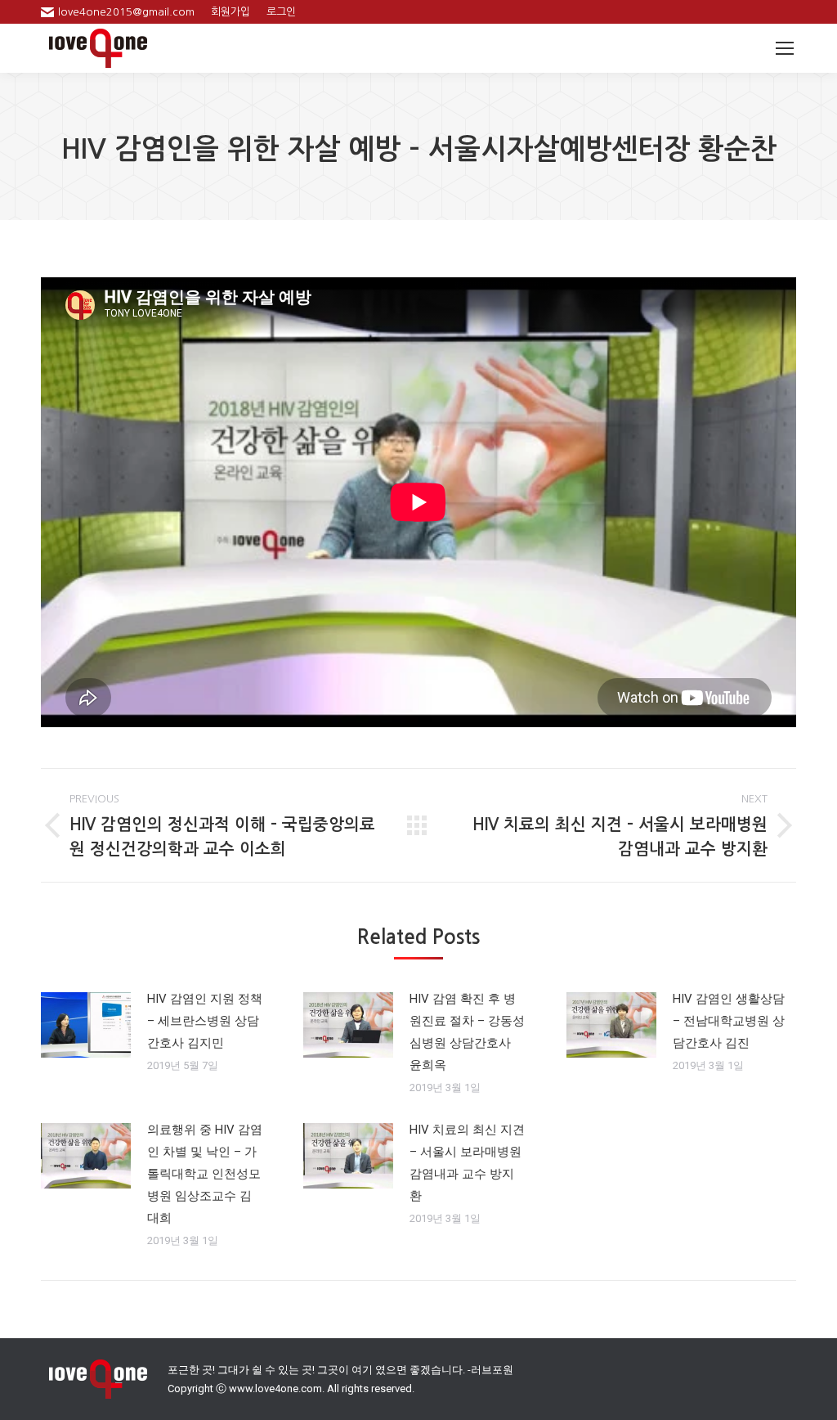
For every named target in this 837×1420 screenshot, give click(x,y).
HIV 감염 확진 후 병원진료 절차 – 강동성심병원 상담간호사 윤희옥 (467, 1031)
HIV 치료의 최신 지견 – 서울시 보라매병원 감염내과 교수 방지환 (467, 1162)
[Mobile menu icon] (784, 48)
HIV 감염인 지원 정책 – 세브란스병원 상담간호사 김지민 (204, 1020)
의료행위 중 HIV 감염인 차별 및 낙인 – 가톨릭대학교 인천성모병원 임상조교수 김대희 (204, 1173)
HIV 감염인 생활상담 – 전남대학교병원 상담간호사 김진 (729, 1020)
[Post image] (86, 1025)
